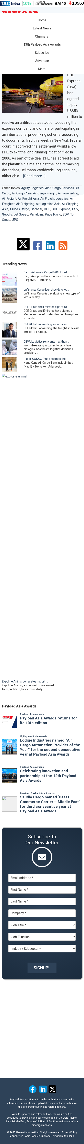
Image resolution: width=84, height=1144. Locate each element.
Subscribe (42, 52)
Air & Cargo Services (59, 188)
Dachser (36, 209)
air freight (9, 198)
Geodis (7, 214)
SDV (66, 214)
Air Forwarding (68, 193)
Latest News (42, 28)
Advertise (42, 60)
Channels (42, 36)
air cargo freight (44, 193)
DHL (47, 209)
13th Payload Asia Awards (42, 44)
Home (42, 20)
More (42, 69)
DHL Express (61, 209)
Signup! (41, 968)
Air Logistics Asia (48, 204)
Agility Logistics (32, 188)
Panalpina (36, 214)
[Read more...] (34, 176)
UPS (15, 219)
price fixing (53, 214)
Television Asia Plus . (63, 1136)
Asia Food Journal (35, 1136)
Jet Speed (20, 214)
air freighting (25, 204)
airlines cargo (19, 209)
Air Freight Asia (28, 198)
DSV (75, 209)
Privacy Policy (69, 1132)
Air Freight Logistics (54, 198)
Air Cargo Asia (22, 193)
